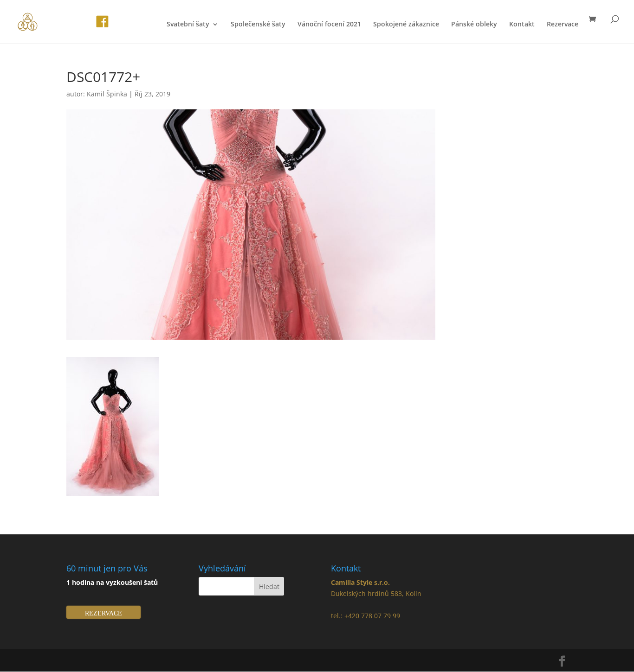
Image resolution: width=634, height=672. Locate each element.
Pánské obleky (474, 24)
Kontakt (522, 24)
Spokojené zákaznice (406, 24)
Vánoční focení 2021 (329, 24)
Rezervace (562, 24)
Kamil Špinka (107, 93)
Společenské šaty (258, 24)
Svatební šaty (188, 24)
